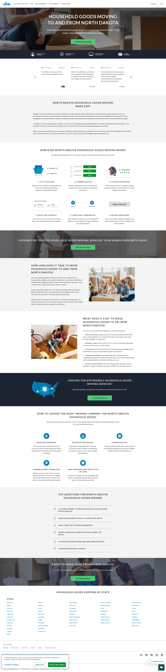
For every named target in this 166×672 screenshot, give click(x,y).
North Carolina (106, 602)
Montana (72, 608)
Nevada (72, 614)
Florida (9, 625)
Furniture (25, 647)
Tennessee (135, 605)
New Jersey (73, 620)
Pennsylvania (105, 617)
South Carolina (105, 623)
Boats (40, 647)
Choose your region (155, 659)
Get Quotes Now (83, 247)
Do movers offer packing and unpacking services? (81, 541)
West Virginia (136, 623)
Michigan (41, 628)
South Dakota (136, 602)
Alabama (10, 602)
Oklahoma (104, 611)
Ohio (102, 608)
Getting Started (20, 4)
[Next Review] (131, 77)
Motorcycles (15, 647)
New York (72, 625)
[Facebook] (141, 655)
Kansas (40, 611)
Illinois (40, 602)
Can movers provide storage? (72, 548)
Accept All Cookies (57, 665)
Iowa (39, 608)
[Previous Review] (35, 77)
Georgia (9, 628)
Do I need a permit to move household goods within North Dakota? (82, 510)
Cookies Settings (11, 665)
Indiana (40, 605)
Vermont (135, 614)
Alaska (9, 605)
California (10, 614)
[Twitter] (151, 655)
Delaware (10, 623)
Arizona (9, 608)
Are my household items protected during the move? (80, 533)
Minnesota (41, 631)
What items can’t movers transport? (75, 525)
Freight (33, 647)
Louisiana (41, 617)
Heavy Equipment (50, 647)
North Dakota (105, 605)
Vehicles (5, 647)
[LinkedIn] (162, 655)
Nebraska (72, 611)
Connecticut (11, 620)
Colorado (10, 617)
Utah (133, 611)
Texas (134, 608)
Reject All (40, 665)
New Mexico (73, 623)
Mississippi (73, 602)
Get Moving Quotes (83, 42)
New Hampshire (74, 617)
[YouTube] (157, 655)
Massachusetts (43, 625)
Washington (136, 620)
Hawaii (9, 631)
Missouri (72, 605)
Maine (40, 620)
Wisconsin (135, 625)
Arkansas (10, 611)
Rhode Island (105, 620)
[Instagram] (146, 655)
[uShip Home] (6, 3)
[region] (35, 662)
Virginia (134, 617)
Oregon (103, 614)
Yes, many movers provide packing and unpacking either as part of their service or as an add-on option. (82, 543)
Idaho (9, 634)
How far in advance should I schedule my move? (80, 518)
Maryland (41, 623)
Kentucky (41, 614)
